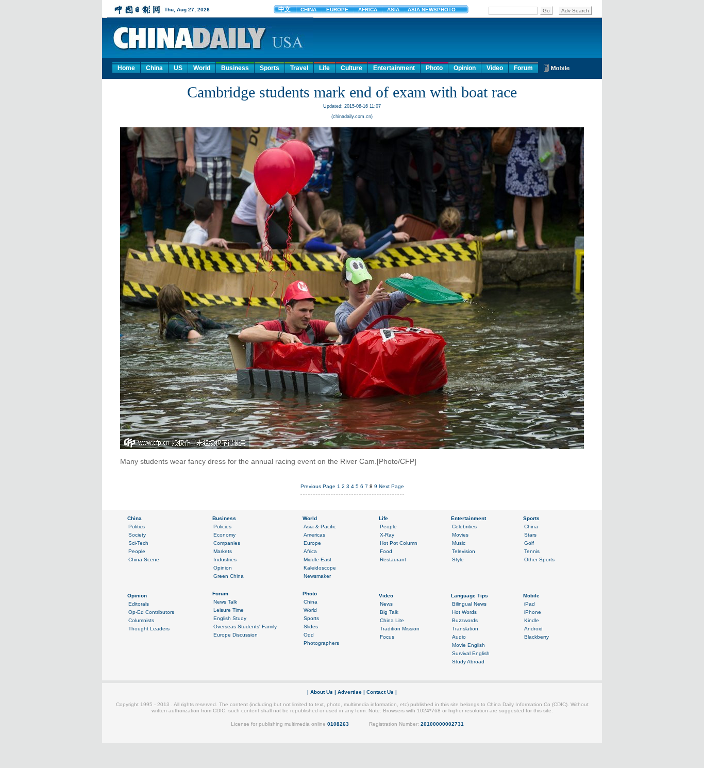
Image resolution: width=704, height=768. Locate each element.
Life (324, 68)
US (178, 68)
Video (495, 68)
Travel (299, 68)
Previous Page (318, 486)
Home (126, 68)
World (201, 68)
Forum (523, 68)
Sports (269, 68)
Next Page (391, 486)
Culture (351, 68)
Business (235, 68)
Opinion (465, 68)
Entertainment (394, 68)
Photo (434, 68)
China (154, 68)
